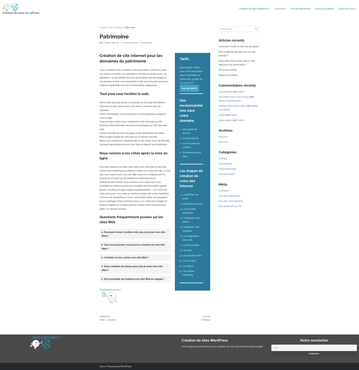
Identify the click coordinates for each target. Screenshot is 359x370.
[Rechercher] (256, 29)
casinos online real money (232, 106)
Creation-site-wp (111, 42)
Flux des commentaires (231, 201)
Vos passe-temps (228, 69)
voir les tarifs (189, 88)
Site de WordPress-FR (230, 206)
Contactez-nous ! (347, 8)
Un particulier (225, 163)
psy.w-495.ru (225, 120)
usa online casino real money (233, 97)
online (222, 115)
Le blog (223, 158)
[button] (270, 8)
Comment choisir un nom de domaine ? (239, 46)
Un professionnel (227, 169)
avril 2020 (224, 142)
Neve (102, 366)
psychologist (225, 91)
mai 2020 (223, 136)
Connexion (224, 190)
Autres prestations (324, 8)
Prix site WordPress (301, 8)
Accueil (103, 27)
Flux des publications (230, 196)
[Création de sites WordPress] (20, 9)
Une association (116, 27)
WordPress (126, 366)
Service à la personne (230, 100)
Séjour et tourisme (228, 75)
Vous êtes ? (281, 8)
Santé (241, 91)
